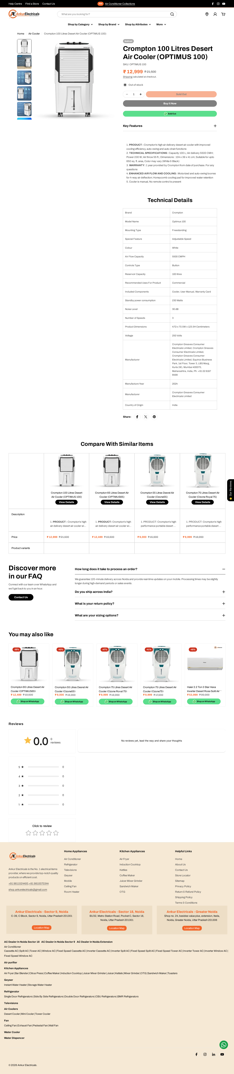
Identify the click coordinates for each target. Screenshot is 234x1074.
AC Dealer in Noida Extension (95, 941)
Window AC (49, 951)
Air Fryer (9, 973)
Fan (6, 1020)
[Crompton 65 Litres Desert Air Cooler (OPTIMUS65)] (29, 664)
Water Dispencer (14, 1038)
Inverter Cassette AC (98, 951)
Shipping (127, 76)
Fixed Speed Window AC (18, 955)
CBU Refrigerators (106, 996)
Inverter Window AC (216, 951)
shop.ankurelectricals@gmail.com (28, 889)
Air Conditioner (12, 946)
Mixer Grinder (131, 973)
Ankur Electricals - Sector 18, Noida (116, 911)
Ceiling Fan (10, 1025)
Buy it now (169, 103)
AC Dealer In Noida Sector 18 (22, 941)
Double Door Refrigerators (79, 996)
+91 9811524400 (18, 883)
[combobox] (117, 14)
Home (20, 33)
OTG (143, 973)
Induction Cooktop (71, 973)
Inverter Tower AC (193, 951)
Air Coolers (11, 1009)
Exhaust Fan (25, 1025)
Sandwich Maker (156, 973)
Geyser (8, 980)
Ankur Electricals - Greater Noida (192, 911)
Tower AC (35, 951)
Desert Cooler (12, 1014)
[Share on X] (146, 417)
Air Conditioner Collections (120, 3)
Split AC (24, 951)
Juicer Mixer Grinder (94, 973)
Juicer (110, 973)
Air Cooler (34, 33)
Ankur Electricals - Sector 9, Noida (41, 911)
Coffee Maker (52, 973)
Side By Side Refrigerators (48, 996)
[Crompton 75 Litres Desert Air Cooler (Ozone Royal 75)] (117, 664)
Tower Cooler (42, 1014)
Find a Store (32, 3)
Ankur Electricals (27, 1065)
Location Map (41, 927)
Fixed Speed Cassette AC (71, 951)
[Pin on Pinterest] (154, 417)
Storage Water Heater (40, 985)
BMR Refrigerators (128, 996)
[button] (42, 767)
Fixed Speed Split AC (143, 951)
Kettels (119, 973)
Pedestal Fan (40, 1025)
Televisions (11, 1003)
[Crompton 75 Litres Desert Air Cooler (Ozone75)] (161, 664)
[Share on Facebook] (137, 417)
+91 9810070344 (39, 883)
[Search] (172, 14)
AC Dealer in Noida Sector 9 (58, 941)
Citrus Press (36, 973)
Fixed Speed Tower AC (169, 951)
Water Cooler (12, 1032)
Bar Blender (21, 973)
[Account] (215, 14)
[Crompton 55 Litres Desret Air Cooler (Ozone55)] (73, 664)
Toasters (172, 973)
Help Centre (15, 3)
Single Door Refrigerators (18, 996)
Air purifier (10, 962)
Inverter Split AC (121, 951)
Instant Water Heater (15, 985)
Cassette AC (11, 951)
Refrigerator (11, 991)
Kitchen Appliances (16, 968)
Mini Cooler (27, 1014)
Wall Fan (53, 1025)
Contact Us (48, 3)
